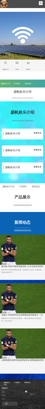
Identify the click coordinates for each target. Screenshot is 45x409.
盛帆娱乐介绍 (5, 83)
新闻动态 (28, 83)
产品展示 (17, 83)
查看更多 (38, 133)
